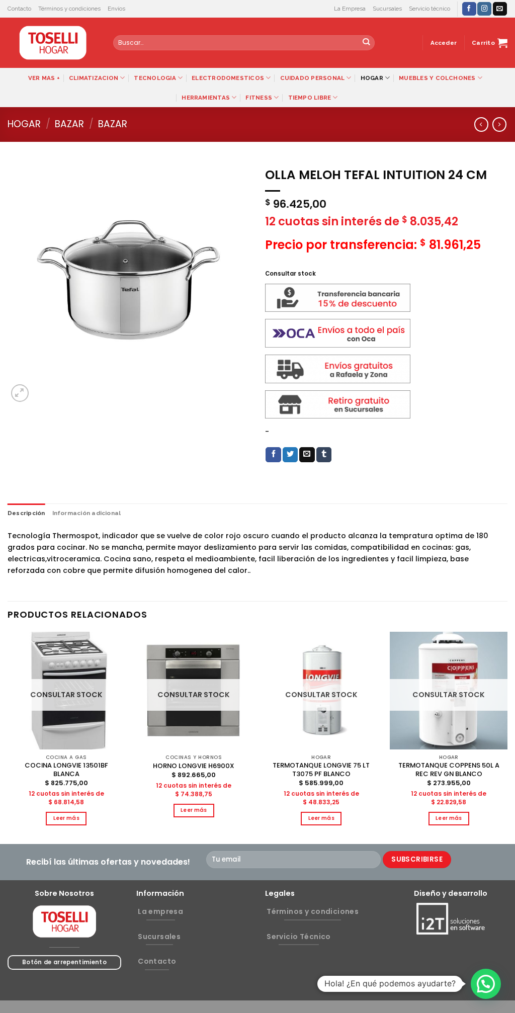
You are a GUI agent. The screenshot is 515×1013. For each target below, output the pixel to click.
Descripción (26, 513)
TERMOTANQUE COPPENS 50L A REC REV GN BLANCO (448, 770)
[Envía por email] (307, 455)
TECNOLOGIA (155, 77)
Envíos (116, 8)
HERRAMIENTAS (206, 97)
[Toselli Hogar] (53, 43)
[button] (486, 984)
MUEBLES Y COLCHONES (437, 77)
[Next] (506, 737)
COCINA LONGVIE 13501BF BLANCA (66, 770)
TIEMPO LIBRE (309, 97)
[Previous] (8, 737)
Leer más (66, 818)
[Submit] (366, 43)
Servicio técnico (429, 8)
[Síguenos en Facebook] (469, 9)
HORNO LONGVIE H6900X (193, 766)
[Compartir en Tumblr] (324, 455)
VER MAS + (44, 77)
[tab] (26, 513)
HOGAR (372, 77)
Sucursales (387, 8)
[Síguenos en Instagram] (484, 9)
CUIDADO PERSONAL (312, 77)
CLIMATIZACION (93, 77)
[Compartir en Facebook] (273, 455)
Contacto (19, 8)
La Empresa (350, 8)
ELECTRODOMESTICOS (228, 77)
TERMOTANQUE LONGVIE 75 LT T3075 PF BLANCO (321, 770)
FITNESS (258, 97)
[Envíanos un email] (500, 9)
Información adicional (86, 513)
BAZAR (69, 124)
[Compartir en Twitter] (290, 455)
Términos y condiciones (69, 8)
